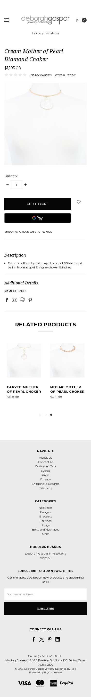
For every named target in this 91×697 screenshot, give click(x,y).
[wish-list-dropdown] (79, 202)
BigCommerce (53, 672)
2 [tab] (46, 415)
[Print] (22, 300)
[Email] (14, 300)
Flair (73, 668)
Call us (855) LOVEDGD (44, 656)
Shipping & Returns (45, 484)
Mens (45, 534)
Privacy (45, 479)
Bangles (45, 512)
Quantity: (11, 176)
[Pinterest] (30, 300)
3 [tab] (51, 415)
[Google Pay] (37, 218)
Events (45, 470)
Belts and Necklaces (45, 529)
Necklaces (45, 507)
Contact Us (45, 462)
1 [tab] (40, 415)
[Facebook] (6, 300)
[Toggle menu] (6, 20)
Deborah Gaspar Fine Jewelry (45, 553)
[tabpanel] (67, 376)
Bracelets (45, 516)
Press (45, 475)
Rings (45, 525)
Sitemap (45, 488)
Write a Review (65, 75)
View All (45, 558)
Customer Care (45, 466)
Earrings (45, 521)
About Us (45, 457)
